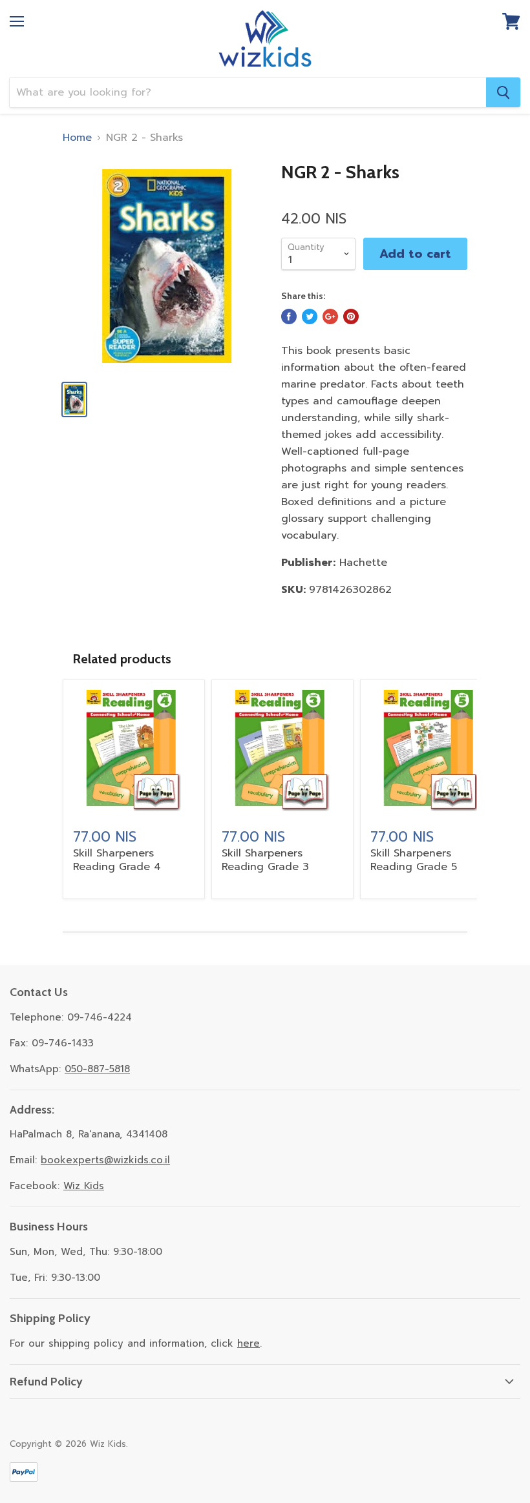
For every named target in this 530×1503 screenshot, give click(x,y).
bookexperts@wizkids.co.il (105, 1160)
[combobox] (248, 92)
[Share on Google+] (330, 316)
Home (77, 137)
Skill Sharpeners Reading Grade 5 (413, 860)
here (248, 1343)
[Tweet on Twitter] (309, 316)
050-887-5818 (97, 1069)
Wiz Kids (83, 1186)
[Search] (503, 92)
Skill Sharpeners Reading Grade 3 (265, 860)
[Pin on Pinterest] (351, 316)
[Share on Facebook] (289, 316)
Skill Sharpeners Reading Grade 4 (117, 860)
